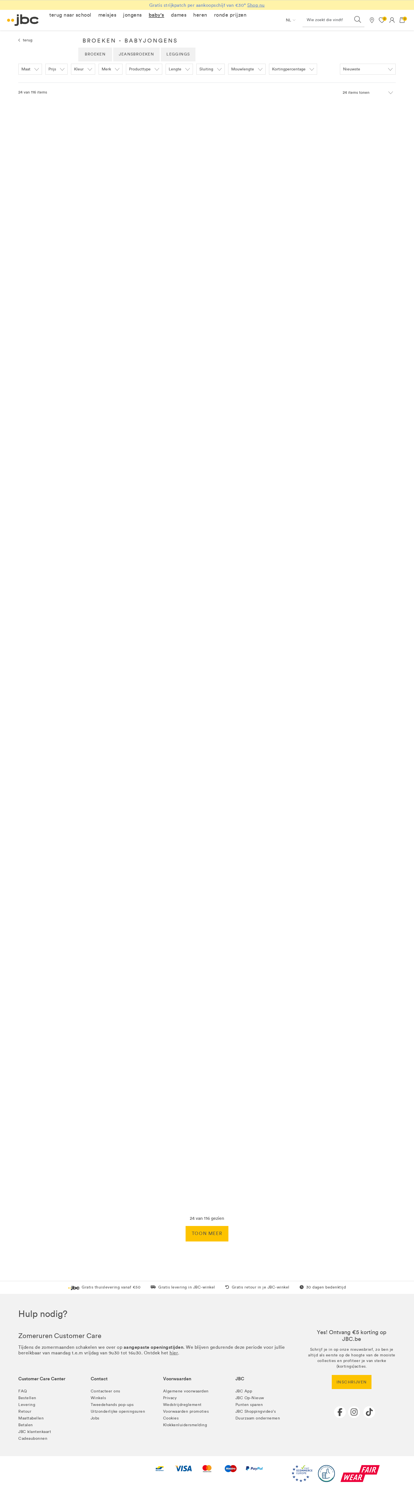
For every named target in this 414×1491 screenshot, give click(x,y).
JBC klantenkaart (34, 1431)
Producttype (140, 69)
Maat (25, 69)
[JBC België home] (23, 20)
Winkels (98, 1398)
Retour (24, 1411)
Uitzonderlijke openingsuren (118, 1411)
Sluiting (206, 69)
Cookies (171, 1418)
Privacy (170, 1398)
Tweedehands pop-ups (112, 1404)
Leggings (178, 54)
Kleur (79, 69)
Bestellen (27, 1398)
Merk (106, 69)
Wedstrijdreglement (182, 1404)
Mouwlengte (242, 69)
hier (174, 1353)
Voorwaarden (177, 1378)
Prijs (52, 69)
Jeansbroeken (136, 54)
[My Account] (392, 20)
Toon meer (207, 1233)
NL (288, 20)
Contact (99, 1378)
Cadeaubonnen (32, 1438)
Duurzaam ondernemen (257, 1418)
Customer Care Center (41, 1378)
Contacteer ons (105, 1391)
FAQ (22, 1391)
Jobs (95, 1418)
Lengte (175, 69)
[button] (70, 15)
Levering (26, 1404)
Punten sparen (249, 1404)
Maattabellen (31, 1418)
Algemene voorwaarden (186, 1391)
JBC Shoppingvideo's (255, 1411)
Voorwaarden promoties (186, 1411)
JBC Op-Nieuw (249, 1398)
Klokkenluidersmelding (185, 1425)
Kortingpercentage (289, 69)
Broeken (95, 54)
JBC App (243, 1391)
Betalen (25, 1425)
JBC (239, 1378)
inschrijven (352, 1382)
